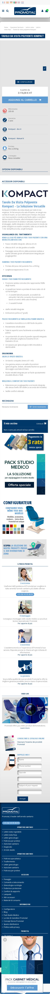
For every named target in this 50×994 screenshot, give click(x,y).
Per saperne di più (25, 623)
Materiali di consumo (12, 900)
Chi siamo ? (8, 936)
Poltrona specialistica (12, 859)
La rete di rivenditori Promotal (16, 918)
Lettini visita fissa (10, 835)
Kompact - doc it (14, 129)
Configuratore (9, 909)
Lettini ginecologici (11, 838)
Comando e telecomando (14, 882)
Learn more (25, 728)
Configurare (25, 82)
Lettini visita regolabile (12, 832)
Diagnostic (8, 847)
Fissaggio (7, 879)
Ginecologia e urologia (13, 885)
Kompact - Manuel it (16, 138)
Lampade (7, 894)
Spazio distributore (11, 924)
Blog (5, 912)
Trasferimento (9, 862)
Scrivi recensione (39, 407)
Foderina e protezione (12, 888)
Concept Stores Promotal (14, 921)
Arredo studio (9, 850)
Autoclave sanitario (11, 844)
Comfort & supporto (12, 891)
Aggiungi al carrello (23, 99)
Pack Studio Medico (11, 915)
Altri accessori (9, 897)
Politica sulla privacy (12, 927)
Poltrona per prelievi (12, 841)
